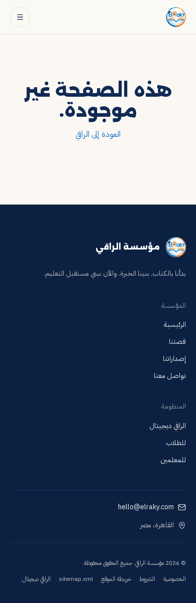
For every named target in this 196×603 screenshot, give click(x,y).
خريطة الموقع (116, 579)
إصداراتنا (174, 358)
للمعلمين (173, 460)
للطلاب (176, 443)
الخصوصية (174, 579)
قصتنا (177, 341)
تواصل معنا (170, 375)
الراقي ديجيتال (167, 426)
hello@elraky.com (146, 507)
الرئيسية (175, 324)
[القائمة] (20, 17)
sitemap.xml (76, 579)
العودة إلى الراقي (98, 134)
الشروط (147, 579)
